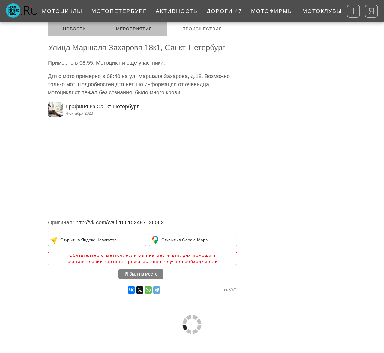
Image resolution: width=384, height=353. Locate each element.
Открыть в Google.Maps (184, 239)
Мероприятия (134, 28)
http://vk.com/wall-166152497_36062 (120, 222)
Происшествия (202, 28)
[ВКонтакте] (131, 290)
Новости (74, 28)
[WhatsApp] (148, 290)
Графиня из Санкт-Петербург (102, 107)
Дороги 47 (224, 11)
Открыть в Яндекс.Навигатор (88, 239)
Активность (177, 11)
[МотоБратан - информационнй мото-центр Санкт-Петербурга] (22, 11)
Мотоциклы (62, 11)
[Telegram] (156, 290)
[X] (139, 290)
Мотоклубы (322, 11)
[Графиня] (55, 109)
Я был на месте (141, 273)
